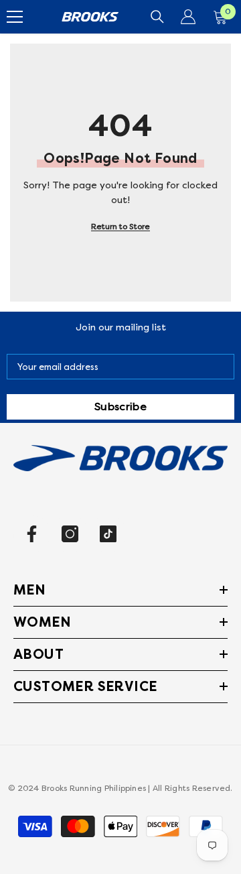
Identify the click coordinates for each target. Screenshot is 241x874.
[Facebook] (31, 533)
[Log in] (188, 16)
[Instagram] (70, 533)
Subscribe (120, 407)
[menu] (15, 17)
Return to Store (120, 227)
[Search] (157, 17)
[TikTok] (108, 533)
